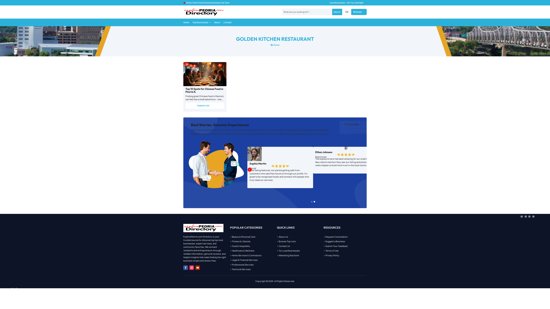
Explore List (203, 105)
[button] (249, 170)
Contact (227, 22)
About (217, 22)
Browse (357, 11)
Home (186, 22)
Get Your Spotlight (355, 2)
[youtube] (197, 267)
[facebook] (185, 267)
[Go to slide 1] (312, 201)
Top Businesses (200, 22)
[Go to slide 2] (314, 201)
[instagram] (191, 267)
